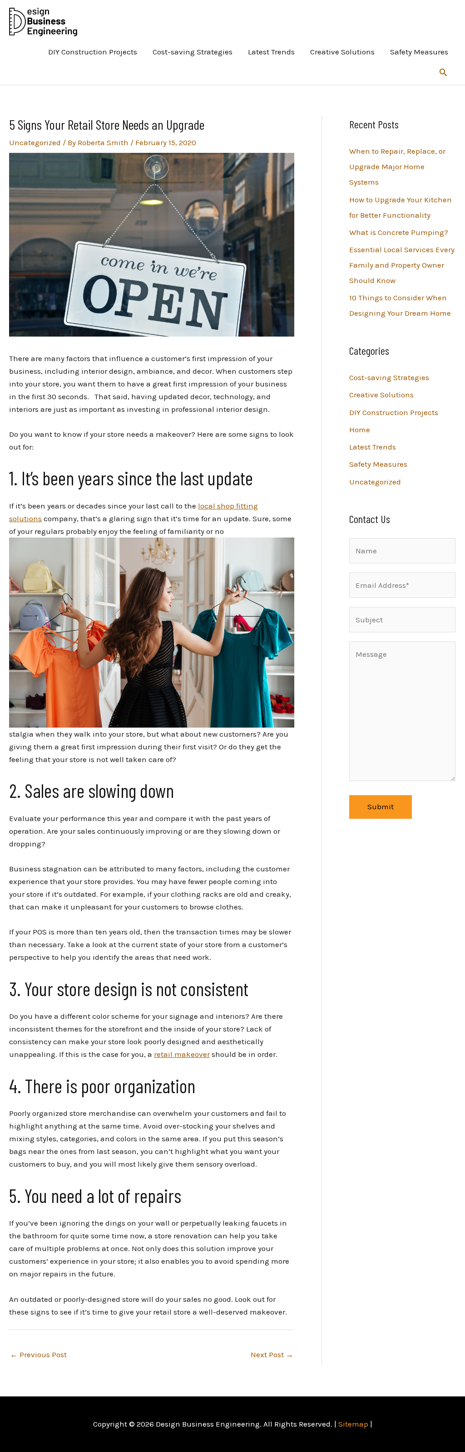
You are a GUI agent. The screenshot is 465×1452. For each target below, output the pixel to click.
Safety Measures (419, 51)
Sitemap (353, 1423)
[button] (443, 72)
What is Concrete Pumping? (398, 232)
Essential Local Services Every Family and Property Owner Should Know (402, 265)
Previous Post (38, 1354)
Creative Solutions (342, 51)
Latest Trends (271, 51)
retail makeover (182, 1054)
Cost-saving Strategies (192, 51)
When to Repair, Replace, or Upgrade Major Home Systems (397, 166)
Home (359, 429)
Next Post (272, 1354)
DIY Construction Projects (92, 51)
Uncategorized (35, 142)
